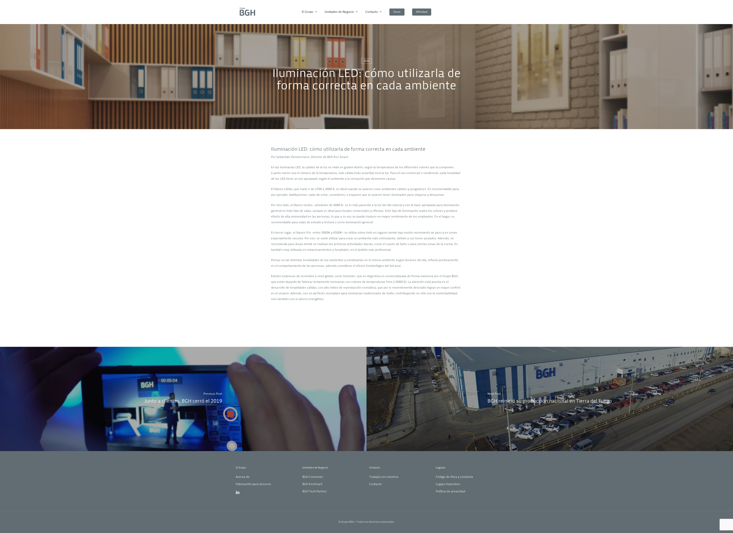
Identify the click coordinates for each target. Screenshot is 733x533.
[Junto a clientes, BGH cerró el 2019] (183, 399)
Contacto (375, 484)
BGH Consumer (312, 477)
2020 (366, 61)
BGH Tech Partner (314, 491)
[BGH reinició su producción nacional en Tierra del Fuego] (549, 399)
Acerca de (242, 477)
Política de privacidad (450, 491)
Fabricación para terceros (253, 484)
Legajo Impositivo (448, 484)
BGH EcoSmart (312, 484)
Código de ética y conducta (454, 477)
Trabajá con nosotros (384, 477)
